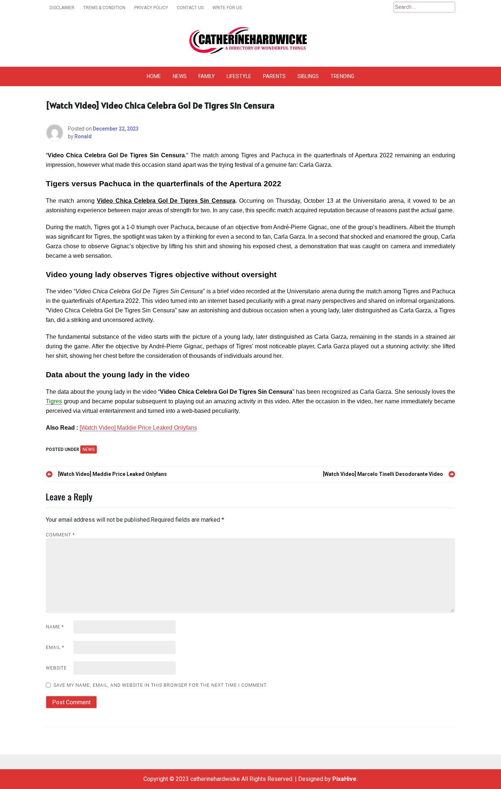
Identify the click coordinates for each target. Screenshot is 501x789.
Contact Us (190, 7)
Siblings (308, 76)
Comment (60, 534)
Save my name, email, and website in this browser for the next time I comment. (161, 685)
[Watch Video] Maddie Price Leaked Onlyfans (138, 428)
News (180, 76)
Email (55, 647)
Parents (274, 76)
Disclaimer (62, 7)
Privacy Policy (151, 7)
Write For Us (227, 7)
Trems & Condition (104, 7)
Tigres (54, 401)
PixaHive (344, 778)
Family (206, 76)
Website (56, 668)
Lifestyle (239, 76)
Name (55, 627)
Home (154, 76)
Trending (342, 76)
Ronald (83, 136)
